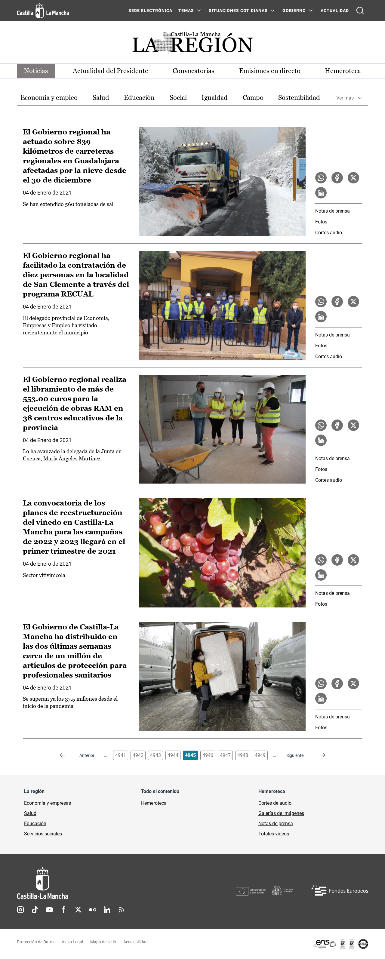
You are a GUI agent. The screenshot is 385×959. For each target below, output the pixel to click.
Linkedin (107, 909)
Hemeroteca (343, 71)
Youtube (49, 909)
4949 (260, 755)
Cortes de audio (274, 803)
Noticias (36, 71)
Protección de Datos (35, 941)
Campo (253, 97)
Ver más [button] (345, 98)
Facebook (64, 909)
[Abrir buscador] (360, 10)
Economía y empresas (47, 803)
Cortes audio (328, 232)
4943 (155, 755)
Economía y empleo (49, 97)
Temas (186, 10)
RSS (121, 909)
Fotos (321, 222)
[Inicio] (98, 883)
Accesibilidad (135, 941)
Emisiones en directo (269, 71)
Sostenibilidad (299, 97)
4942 (138, 755)
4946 (207, 755)
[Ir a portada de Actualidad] (192, 44)
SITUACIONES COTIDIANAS (238, 10)
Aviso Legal (72, 941)
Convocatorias (193, 71)
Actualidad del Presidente (110, 71)
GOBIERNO (294, 10)
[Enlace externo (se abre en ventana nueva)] (340, 944)
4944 (173, 755)
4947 (225, 755)
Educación (139, 97)
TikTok (35, 909)
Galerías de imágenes (281, 813)
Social (178, 97)
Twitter (78, 909)
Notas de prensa (332, 211)
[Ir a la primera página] (67, 755)
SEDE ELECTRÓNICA (150, 10)
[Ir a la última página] (318, 755)
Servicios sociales (43, 834)
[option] (49, 98)
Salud (101, 97)
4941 (120, 755)
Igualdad (215, 97)
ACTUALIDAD (335, 10)
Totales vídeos (273, 834)
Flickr (92, 909)
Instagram (20, 909)
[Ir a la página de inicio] (43, 10)
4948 (242, 755)
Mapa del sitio (103, 941)
